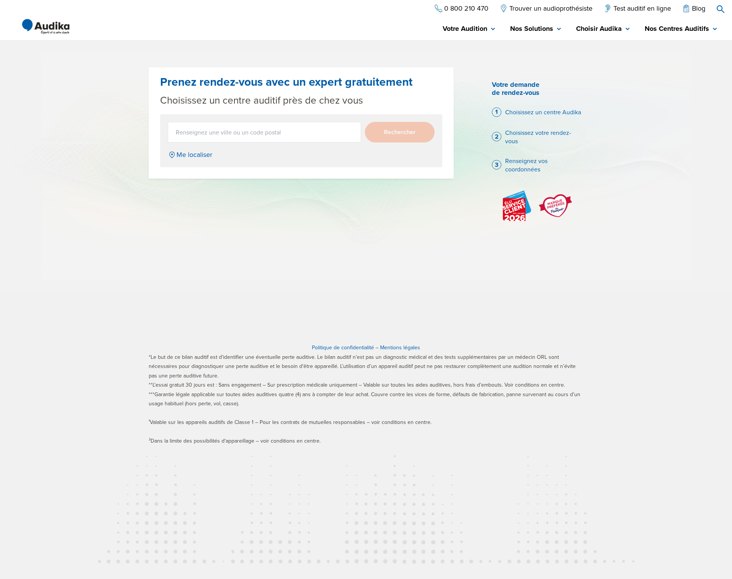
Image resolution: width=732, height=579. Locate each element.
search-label (720, 9)
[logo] (46, 26)
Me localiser (194, 154)
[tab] (469, 29)
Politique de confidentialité (343, 347)
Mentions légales (400, 347)
